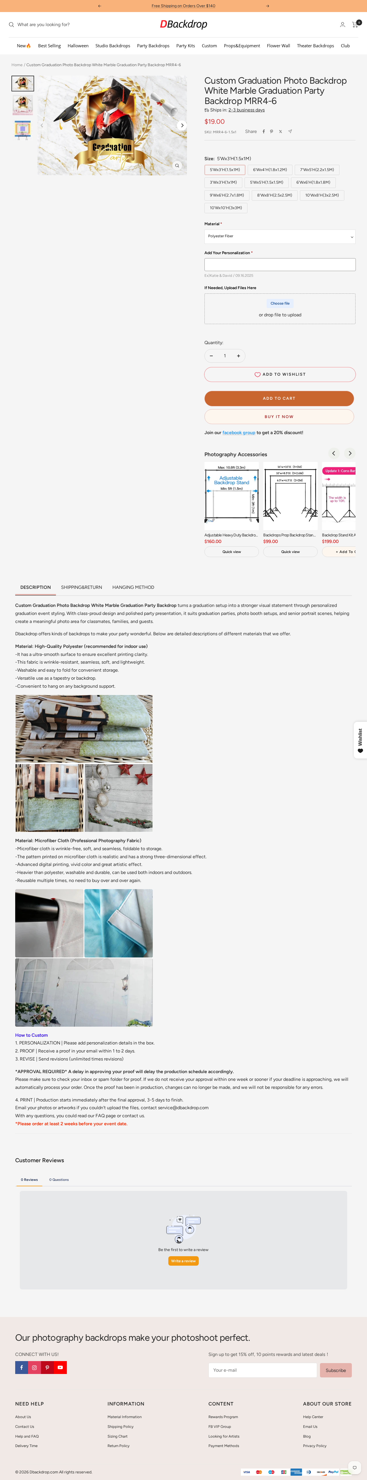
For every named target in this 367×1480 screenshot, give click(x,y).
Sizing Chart (118, 1436)
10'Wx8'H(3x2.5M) (322, 195)
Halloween (78, 45)
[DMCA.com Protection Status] (346, 1472)
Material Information (125, 1417)
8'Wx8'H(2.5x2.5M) (274, 195)
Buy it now (279, 416)
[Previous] (334, 453)
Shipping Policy (121, 1426)
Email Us (310, 1426)
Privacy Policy (315, 1446)
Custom (209, 45)
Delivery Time (26, 1446)
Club (345, 45)
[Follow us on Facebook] (21, 1367)
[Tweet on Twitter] (280, 132)
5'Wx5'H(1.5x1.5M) (266, 182)
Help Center (313, 1417)
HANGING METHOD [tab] (133, 587)
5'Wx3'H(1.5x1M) (225, 169)
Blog (307, 1436)
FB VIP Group (219, 1426)
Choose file (280, 303)
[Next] (182, 125)
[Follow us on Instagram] (34, 1367)
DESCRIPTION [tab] (35, 587)
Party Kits (185, 45)
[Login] (342, 24)
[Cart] (355, 25)
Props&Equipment (242, 45)
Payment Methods (223, 1446)
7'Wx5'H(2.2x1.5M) (317, 169)
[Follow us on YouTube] (60, 1367)
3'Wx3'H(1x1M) (223, 182)
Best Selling (49, 45)
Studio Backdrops (112, 45)
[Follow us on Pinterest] (47, 1367)
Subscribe (336, 1370)
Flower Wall (278, 45)
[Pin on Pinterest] (271, 132)
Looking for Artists (223, 1436)
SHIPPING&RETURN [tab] (81, 587)
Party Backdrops (153, 45)
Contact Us (24, 1426)
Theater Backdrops (315, 45)
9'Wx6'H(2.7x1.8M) (227, 195)
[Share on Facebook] (264, 132)
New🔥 (24, 45)
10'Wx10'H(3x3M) (226, 207)
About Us (23, 1417)
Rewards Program (223, 1417)
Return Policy (119, 1446)
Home (17, 64)
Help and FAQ (27, 1436)
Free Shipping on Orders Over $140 (183, 5)
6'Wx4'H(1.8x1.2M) (270, 169)
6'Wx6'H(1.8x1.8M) (313, 182)
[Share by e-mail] (290, 131)
